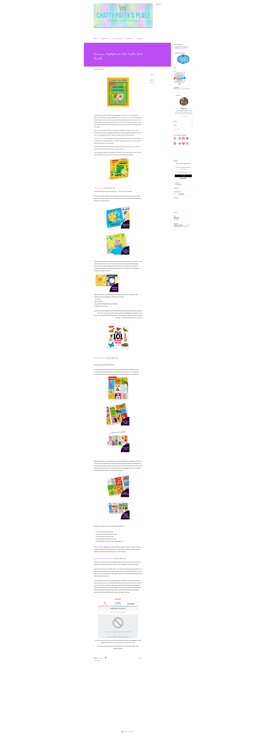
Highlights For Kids (99, 138)
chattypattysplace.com (179, 78)
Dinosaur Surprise (98, 188)
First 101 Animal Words (100, 358)
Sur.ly (182, 81)
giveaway (152, 82)
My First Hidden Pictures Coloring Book (104, 558)
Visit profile (183, 116)
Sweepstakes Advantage (180, 48)
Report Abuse (177, 129)
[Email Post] (105, 658)
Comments (179, 184)
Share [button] (151, 74)
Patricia (184, 108)
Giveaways (129, 38)
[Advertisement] (115, 709)
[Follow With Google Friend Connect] (177, 220)
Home (95, 38)
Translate (185, 226)
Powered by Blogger (128, 731)
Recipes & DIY (105, 38)
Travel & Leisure (117, 38)
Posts (177, 183)
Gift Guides (140, 38)
